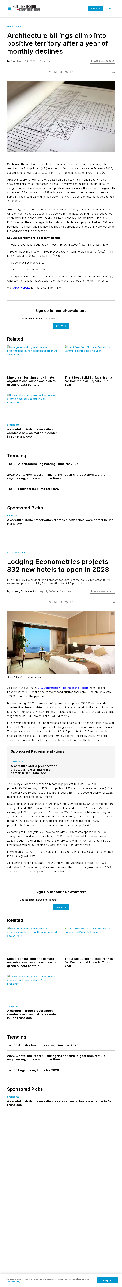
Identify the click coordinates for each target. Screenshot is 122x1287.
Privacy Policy (13, 1282)
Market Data (14, 26)
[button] (9, 8)
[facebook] (50, 72)
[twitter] (61, 72)
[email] (71, 72)
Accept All (107, 1280)
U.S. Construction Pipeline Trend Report (63, 687)
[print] (113, 72)
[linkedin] (55, 72)
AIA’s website (21, 287)
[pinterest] (66, 72)
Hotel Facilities (16, 552)
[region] (61, 1280)
